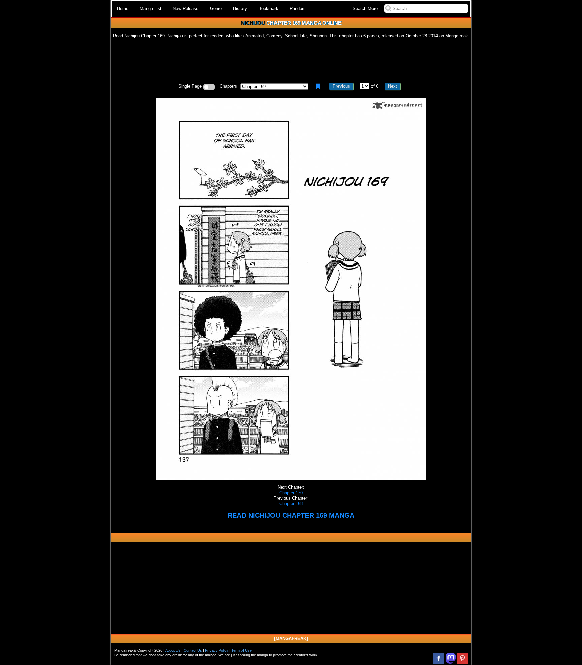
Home (122, 8)
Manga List (150, 8)
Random (298, 8)
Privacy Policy (216, 650)
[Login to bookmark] (318, 86)
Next (392, 86)
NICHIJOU (253, 23)
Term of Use (241, 650)
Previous (341, 86)
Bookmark (268, 8)
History (240, 8)
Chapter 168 (291, 503)
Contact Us (193, 650)
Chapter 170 (291, 492)
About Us (173, 650)
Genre (216, 8)
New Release (185, 8)
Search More (365, 8)
